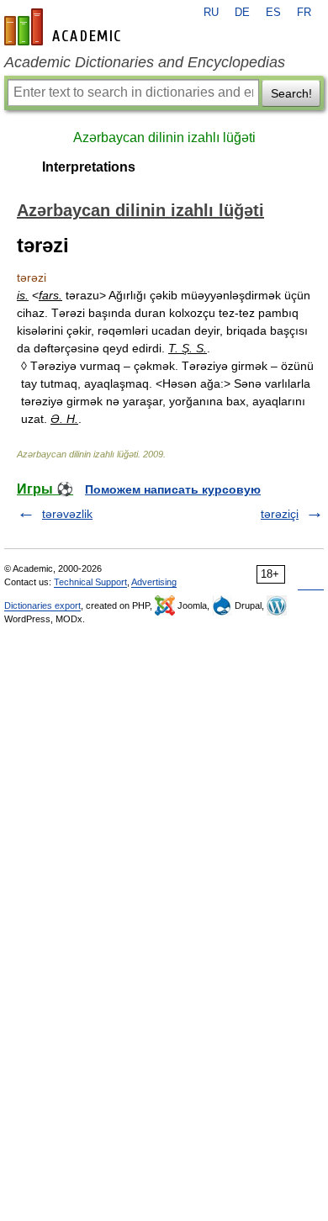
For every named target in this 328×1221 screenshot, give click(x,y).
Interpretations (88, 167)
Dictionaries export (42, 605)
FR (304, 12)
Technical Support (90, 582)
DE (242, 12)
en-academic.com (64, 26)
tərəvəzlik (67, 514)
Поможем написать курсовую (173, 489)
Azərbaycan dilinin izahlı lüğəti (164, 137)
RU (211, 12)
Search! (291, 93)
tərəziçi (280, 514)
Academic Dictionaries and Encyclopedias (144, 62)
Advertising (154, 582)
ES (273, 12)
